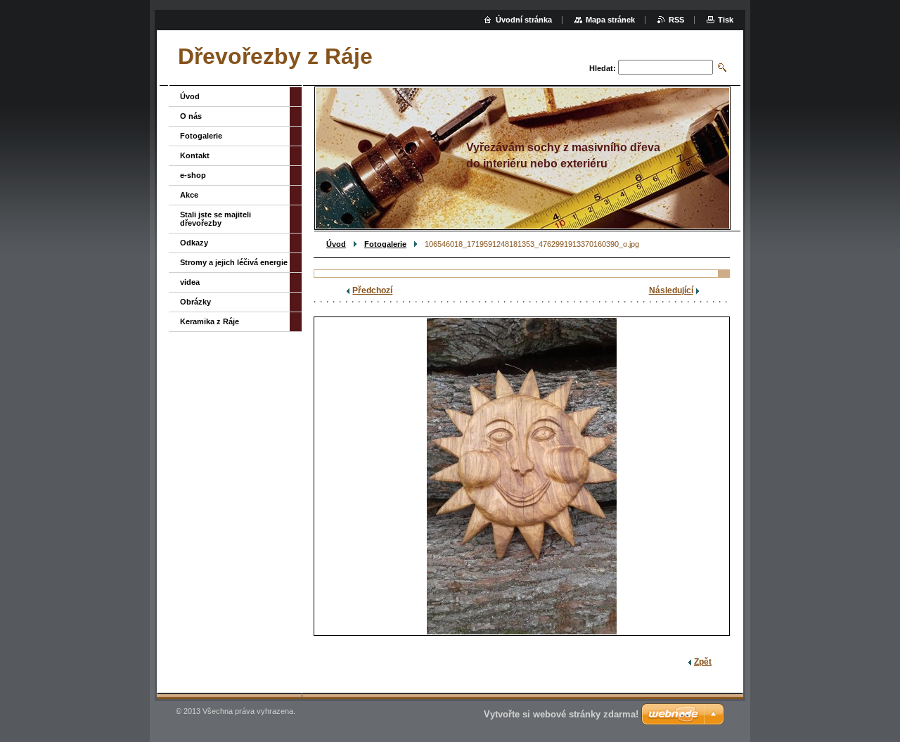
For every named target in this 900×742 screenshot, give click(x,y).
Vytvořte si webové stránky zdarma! (561, 714)
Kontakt (195, 155)
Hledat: (602, 68)
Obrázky (195, 302)
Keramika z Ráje (209, 321)
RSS (676, 19)
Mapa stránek (610, 19)
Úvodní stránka (524, 19)
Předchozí (372, 290)
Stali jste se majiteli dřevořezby (215, 218)
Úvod (336, 244)
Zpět (703, 662)
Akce (189, 195)
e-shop (193, 175)
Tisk (725, 19)
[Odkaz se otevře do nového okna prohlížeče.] (522, 476)
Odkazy (194, 242)
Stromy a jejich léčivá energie (234, 262)
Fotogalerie (385, 244)
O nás (191, 116)
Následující (671, 290)
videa (190, 282)
